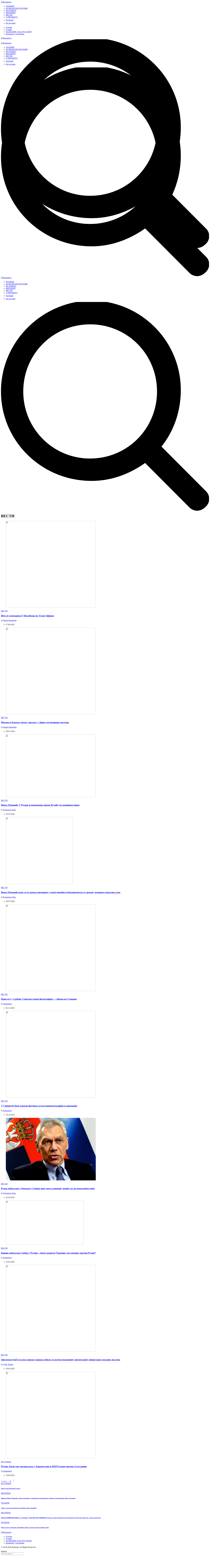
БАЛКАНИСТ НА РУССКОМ (18, 32)
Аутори (9, 27)
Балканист (7, 1004)
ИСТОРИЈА (11, 11)
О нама (9, 30)
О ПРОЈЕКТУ (12, 17)
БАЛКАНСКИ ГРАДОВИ (17, 8)
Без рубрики (6, 1462)
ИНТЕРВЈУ (11, 13)
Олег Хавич (8, 1364)
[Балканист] (6, 2)
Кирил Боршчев (10, 620)
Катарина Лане (9, 810)
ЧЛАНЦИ (10, 6)
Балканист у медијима (15, 34)
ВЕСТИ (9, 15)
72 (10, 1481)
